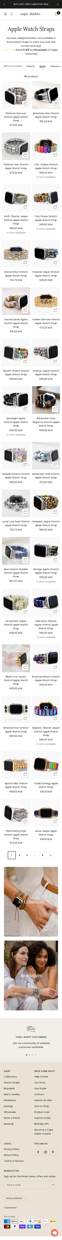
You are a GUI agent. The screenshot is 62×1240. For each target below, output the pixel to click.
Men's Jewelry (12, 1094)
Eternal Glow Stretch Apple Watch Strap (16, 273)
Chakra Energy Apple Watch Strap (46, 785)
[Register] (53, 1185)
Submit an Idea (43, 1100)
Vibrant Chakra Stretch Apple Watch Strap (16, 372)
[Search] (11, 13)
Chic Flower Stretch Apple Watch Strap (46, 218)
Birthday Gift (41, 1124)
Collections (10, 1076)
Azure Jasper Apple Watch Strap (46, 832)
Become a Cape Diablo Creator (43, 1131)
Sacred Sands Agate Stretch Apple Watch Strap (16, 323)
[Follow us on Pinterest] (53, 1152)
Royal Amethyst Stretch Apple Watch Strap (46, 678)
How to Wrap (41, 1106)
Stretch (30, 66)
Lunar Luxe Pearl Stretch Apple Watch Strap (16, 523)
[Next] (50, 855)
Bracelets (9, 1088)
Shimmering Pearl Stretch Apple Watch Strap (16, 834)
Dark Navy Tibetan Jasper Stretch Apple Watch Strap (46, 624)
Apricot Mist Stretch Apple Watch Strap (16, 785)
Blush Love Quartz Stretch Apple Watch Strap (16, 680)
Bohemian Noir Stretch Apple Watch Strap (46, 115)
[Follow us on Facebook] (38, 1152)
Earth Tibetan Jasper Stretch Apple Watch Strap (16, 220)
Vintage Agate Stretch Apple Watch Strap (46, 571)
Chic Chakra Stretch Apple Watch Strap (46, 166)
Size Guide (40, 1088)
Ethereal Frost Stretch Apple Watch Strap (15, 729)
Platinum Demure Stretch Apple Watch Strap (16, 117)
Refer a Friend (12, 1118)
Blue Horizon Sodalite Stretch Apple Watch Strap (16, 573)
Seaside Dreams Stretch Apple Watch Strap (16, 475)
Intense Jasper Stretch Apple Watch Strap (46, 372)
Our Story (39, 1082)
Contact (39, 1094)
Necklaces (10, 1100)
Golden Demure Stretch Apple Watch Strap (46, 321)
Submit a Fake (42, 1118)
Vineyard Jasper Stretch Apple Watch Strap (46, 523)
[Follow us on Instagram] (45, 1152)
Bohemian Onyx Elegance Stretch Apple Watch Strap (46, 422)
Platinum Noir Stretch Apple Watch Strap (16, 166)
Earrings (8, 1106)
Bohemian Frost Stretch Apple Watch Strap (46, 475)
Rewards (9, 1124)
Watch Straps (12, 1082)
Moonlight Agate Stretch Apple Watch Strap (16, 422)
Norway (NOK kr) (14, 1198)
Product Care (42, 1112)
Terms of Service (14, 1161)
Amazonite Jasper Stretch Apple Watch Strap (16, 624)
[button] (54, 1232)
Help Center (41, 1076)
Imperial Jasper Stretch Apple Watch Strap (46, 273)
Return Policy (11, 1155)
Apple (42, 66)
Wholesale (10, 1112)
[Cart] (56, 13)
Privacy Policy (12, 1149)
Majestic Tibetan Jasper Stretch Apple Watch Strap (46, 731)
